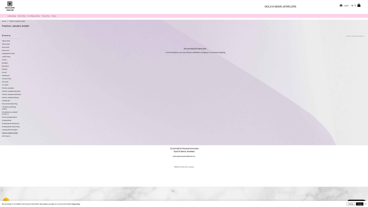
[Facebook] (352, 6)
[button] (359, 5)
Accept (360, 204)
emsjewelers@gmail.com (187, 156)
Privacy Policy (76, 204)
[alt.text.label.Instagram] (355, 6)
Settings (350, 204)
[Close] (366, 203)
